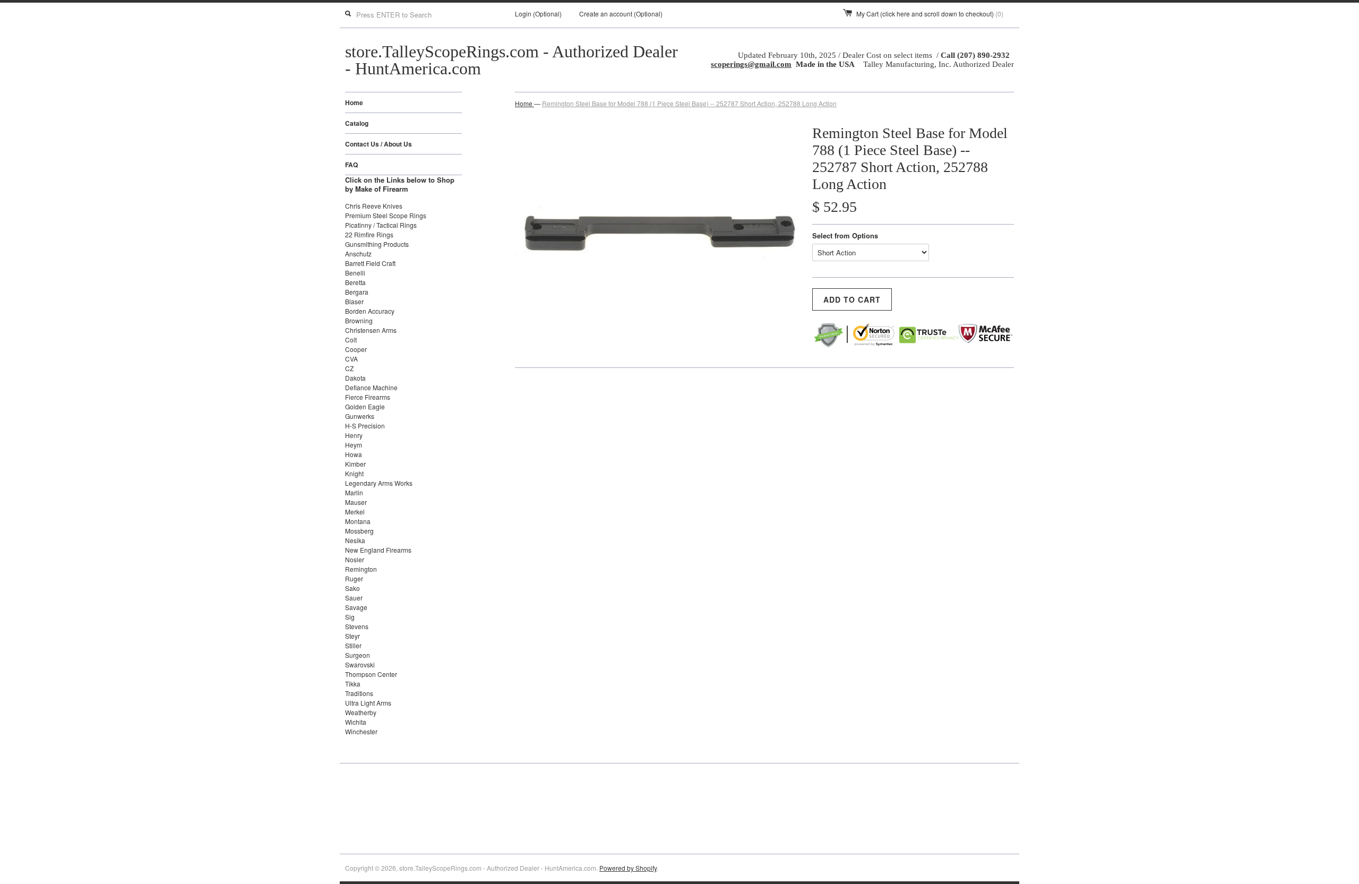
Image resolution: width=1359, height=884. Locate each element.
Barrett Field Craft (370, 263)
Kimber (355, 463)
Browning (359, 320)
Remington (361, 568)
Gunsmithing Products (377, 243)
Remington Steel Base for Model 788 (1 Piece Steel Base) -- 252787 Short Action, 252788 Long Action (689, 103)
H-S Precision (365, 425)
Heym (353, 444)
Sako (352, 588)
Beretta (355, 282)
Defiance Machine (371, 387)
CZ (349, 368)
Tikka (352, 683)
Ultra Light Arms (368, 702)
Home (354, 102)
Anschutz (358, 253)
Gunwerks (359, 415)
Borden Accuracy (369, 310)
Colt (351, 339)
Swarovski (360, 664)
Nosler (354, 559)
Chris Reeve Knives (373, 205)
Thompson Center (371, 674)
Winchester (361, 731)
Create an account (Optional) (621, 13)
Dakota (355, 377)
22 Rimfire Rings (369, 234)
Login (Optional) (538, 13)
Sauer (354, 597)
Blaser (354, 301)
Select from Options (845, 235)
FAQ (351, 164)
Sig (350, 616)
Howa (353, 454)
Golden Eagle (365, 406)
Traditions (359, 693)
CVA (351, 358)
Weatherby (360, 712)
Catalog (356, 123)
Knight (354, 473)
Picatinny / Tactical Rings (381, 224)
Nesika (355, 540)
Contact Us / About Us (378, 144)
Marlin (354, 492)
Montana (358, 521)
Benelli (355, 272)
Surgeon (357, 654)
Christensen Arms (371, 329)
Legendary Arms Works (378, 482)
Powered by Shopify (628, 867)
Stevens (356, 626)
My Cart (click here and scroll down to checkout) (929, 13)
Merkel (355, 511)
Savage (356, 607)
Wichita (355, 721)
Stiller (353, 645)
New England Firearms (378, 549)
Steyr (352, 635)
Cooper (356, 349)
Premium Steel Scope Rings (385, 215)
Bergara (356, 291)
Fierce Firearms (367, 396)
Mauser (356, 502)
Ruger (354, 578)
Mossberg (359, 530)
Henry (354, 435)
